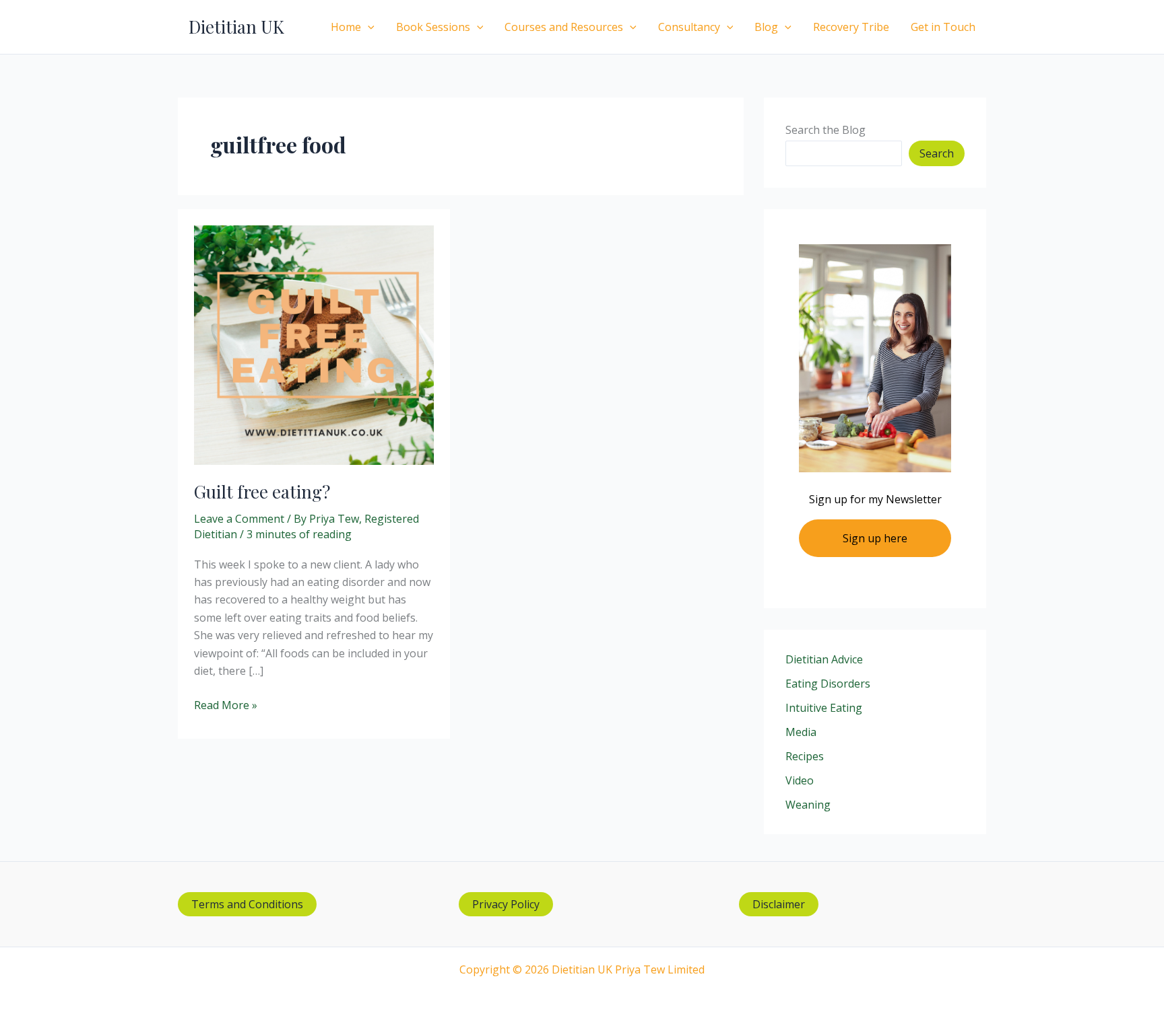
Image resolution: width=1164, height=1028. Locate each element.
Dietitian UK (236, 26)
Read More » (225, 705)
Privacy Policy (506, 904)
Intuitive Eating (823, 707)
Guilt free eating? (262, 491)
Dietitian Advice (824, 659)
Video (799, 780)
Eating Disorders (827, 683)
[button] (368, 27)
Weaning (808, 804)
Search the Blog (825, 129)
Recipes (804, 756)
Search (936, 153)
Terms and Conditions (247, 904)
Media (800, 732)
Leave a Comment (239, 518)
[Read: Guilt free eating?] (314, 343)
